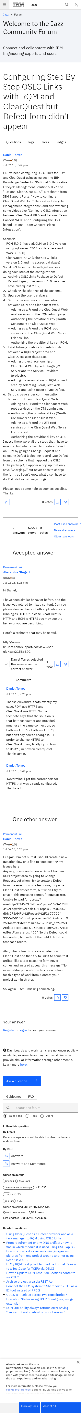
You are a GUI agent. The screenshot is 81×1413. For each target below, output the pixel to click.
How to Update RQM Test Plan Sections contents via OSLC (40, 1275)
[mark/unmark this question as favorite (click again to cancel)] (6, 502)
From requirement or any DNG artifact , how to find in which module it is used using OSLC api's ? (40, 1245)
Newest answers (64, 530)
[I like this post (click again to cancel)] (57, 502)
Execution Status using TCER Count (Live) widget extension (40, 1301)
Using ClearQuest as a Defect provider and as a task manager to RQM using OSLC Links (39, 1236)
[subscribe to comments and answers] (6, 1163)
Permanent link (12, 567)
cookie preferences (18, 1389)
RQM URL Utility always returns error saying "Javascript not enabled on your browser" (37, 1310)
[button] (78, 1362)
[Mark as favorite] (6, 502)
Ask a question (16, 1081)
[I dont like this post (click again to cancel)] (65, 502)
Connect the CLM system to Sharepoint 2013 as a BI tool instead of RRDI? (41, 1288)
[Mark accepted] (6, 664)
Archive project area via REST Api (29, 1281)
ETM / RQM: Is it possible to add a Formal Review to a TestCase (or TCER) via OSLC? (41, 1266)
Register (9, 1030)
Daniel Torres (12, 155)
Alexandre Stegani (16, 572)
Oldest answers (64, 536)
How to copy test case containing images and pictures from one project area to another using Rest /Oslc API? (40, 1255)
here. (24, 1064)
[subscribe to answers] (6, 1156)
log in (23, 1030)
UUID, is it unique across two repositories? (36, 1295)
